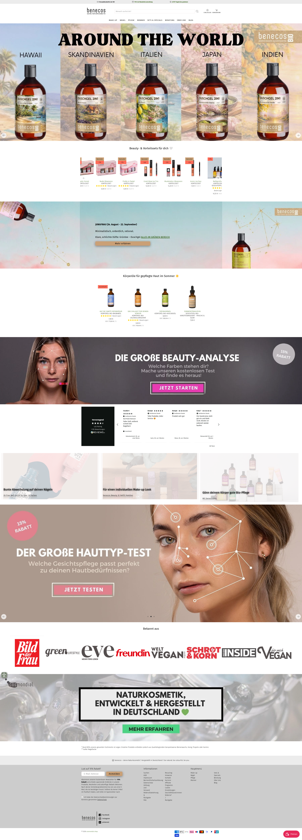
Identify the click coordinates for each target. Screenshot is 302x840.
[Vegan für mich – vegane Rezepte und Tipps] (274, 653)
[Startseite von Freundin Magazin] (133, 652)
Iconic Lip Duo (195, 181)
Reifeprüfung (218, 181)
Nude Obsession (106, 181)
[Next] (298, 135)
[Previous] (3, 135)
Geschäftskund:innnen (173, 793)
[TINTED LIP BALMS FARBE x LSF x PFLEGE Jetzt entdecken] (151, 82)
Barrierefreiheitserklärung (153, 780)
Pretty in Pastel (129, 181)
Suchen (146, 773)
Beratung (169, 20)
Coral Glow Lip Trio (151, 181)
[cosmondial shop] (96, 11)
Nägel (123, 20)
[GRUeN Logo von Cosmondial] (88, 819)
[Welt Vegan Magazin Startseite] (168, 652)
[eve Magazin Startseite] (98, 653)
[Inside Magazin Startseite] (239, 653)
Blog (191, 20)
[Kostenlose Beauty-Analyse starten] (151, 370)
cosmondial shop (92, 831)
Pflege (131, 20)
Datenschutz (102, 800)
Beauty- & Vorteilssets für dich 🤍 (151, 148)
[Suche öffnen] (197, 11)
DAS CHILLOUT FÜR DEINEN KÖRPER (138, 312)
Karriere (168, 780)
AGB (145, 775)
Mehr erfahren (123, 243)
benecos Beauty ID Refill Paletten (118, 495)
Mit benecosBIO (210, 498)
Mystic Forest (84, 181)
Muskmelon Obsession (173, 181)
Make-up (113, 20)
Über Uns (181, 20)
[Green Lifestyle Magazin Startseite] (62, 653)
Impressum (148, 778)
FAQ (145, 800)
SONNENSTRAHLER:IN (192, 311)
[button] (218, 189)
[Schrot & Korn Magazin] (204, 653)
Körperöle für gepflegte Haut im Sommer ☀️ (151, 276)
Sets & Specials (154, 20)
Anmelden (114, 773)
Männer (141, 20)
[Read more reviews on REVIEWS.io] (98, 432)
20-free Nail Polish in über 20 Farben (20, 495)
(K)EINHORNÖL (165, 311)
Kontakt (168, 778)
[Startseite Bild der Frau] (27, 653)
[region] (168, 424)
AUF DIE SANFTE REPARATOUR (111, 311)
